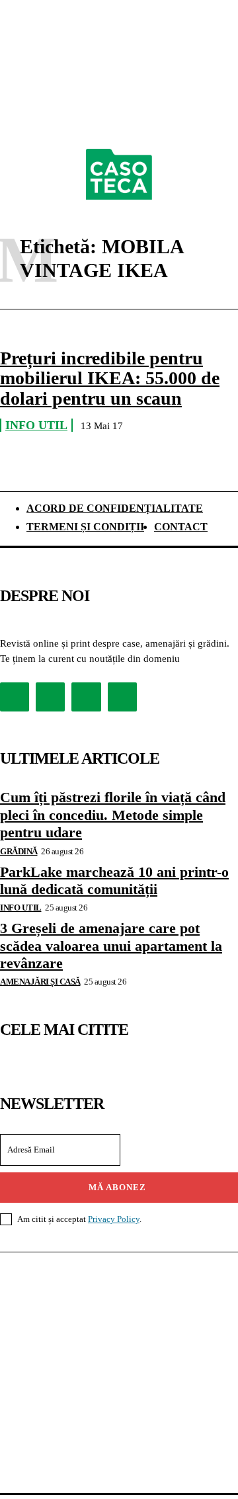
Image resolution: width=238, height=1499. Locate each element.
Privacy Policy (113, 1219)
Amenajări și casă (40, 982)
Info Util (36, 425)
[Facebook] (14, 696)
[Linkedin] (85, 696)
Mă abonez (117, 1187)
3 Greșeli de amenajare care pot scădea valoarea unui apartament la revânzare (111, 945)
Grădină (19, 851)
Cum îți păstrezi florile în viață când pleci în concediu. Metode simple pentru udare (112, 814)
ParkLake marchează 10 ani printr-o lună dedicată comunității (114, 880)
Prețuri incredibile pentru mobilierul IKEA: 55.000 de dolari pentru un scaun (109, 378)
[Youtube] (122, 696)
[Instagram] (50, 696)
